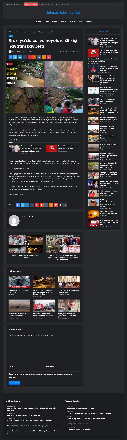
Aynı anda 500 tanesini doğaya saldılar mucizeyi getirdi (108, 165)
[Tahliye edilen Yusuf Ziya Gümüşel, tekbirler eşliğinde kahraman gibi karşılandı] (14, 148)
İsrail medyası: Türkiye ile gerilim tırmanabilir (18, 315)
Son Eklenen (103, 31)
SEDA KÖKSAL (16, 52)
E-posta (11, 366)
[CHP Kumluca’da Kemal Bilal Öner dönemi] (93, 193)
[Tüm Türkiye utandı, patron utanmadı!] (19, 282)
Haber (47, 22)
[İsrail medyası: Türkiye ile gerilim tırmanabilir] (19, 306)
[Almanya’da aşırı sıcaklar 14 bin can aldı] (93, 214)
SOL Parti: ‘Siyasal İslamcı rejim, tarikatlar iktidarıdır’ (43, 315)
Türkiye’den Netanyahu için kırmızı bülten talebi (109, 51)
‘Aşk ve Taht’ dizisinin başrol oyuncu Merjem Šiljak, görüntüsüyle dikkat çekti (108, 79)
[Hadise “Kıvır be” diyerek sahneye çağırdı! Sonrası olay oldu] (93, 184)
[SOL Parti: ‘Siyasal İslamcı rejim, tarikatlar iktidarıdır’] (44, 306)
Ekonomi (55, 22)
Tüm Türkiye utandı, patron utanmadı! (18, 291)
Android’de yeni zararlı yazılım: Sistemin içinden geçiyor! (109, 68)
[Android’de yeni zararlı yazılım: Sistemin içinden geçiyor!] (93, 69)
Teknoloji (72, 22)
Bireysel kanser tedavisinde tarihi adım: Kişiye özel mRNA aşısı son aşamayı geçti (109, 91)
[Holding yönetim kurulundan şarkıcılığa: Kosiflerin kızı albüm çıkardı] (93, 202)
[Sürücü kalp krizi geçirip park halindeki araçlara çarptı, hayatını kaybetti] (44, 282)
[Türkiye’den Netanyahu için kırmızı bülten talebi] (51, 148)
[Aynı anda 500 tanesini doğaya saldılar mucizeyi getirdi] (93, 166)
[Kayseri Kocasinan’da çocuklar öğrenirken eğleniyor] (93, 129)
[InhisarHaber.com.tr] (63, 12)
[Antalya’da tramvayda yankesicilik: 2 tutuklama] (69, 306)
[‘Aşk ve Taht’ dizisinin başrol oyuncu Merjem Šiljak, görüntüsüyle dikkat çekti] (93, 78)
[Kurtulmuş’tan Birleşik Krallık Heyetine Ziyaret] (69, 282)
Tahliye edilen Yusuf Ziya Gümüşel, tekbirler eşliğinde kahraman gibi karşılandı (31, 148)
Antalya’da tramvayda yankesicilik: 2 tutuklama (67, 315)
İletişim (89, 22)
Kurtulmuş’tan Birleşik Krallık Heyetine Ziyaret (68, 291)
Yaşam (81, 22)
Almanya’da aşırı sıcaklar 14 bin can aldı (108, 212)
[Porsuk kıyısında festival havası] (93, 138)
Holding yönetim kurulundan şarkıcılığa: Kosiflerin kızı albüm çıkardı (108, 203)
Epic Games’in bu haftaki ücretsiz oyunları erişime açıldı (109, 222)
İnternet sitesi (50, 366)
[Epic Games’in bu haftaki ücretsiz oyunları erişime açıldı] (93, 223)
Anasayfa (38, 22)
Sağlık (63, 22)
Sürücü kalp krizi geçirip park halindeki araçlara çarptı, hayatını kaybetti (43, 292)
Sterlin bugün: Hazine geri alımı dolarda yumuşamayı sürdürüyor (58, 4)
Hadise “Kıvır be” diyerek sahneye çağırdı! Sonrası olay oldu (109, 183)
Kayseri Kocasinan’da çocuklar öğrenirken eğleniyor (108, 128)
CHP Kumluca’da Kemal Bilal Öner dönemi (108, 192)
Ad (10, 359)
